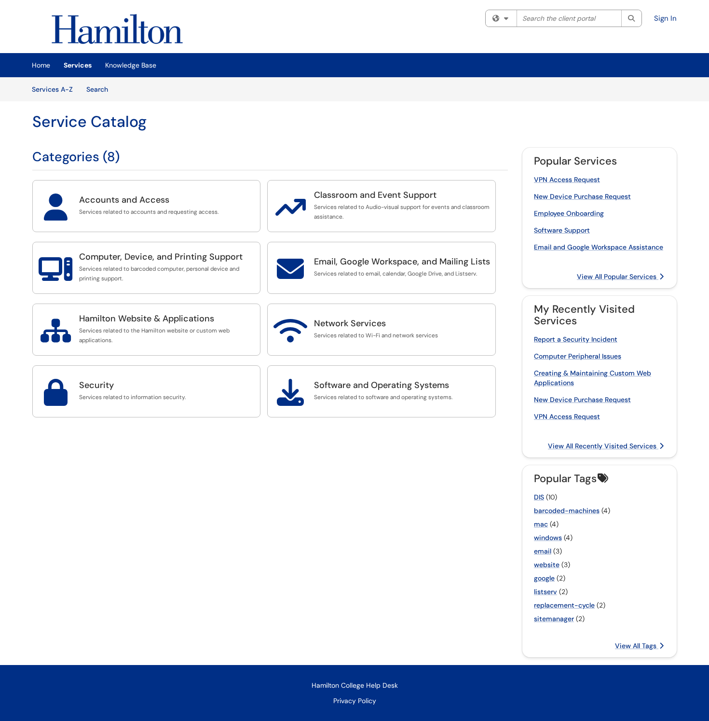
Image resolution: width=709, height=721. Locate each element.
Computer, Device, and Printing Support (161, 257)
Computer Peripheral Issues (577, 356)
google (544, 578)
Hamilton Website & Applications (146, 318)
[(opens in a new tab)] (117, 29)
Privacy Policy (354, 700)
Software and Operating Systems (381, 385)
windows (548, 537)
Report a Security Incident (575, 339)
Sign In (665, 18)
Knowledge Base (130, 65)
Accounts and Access (124, 200)
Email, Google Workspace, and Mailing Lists (402, 261)
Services (78, 65)
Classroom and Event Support (375, 195)
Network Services (350, 323)
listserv (545, 591)
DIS (539, 497)
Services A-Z (52, 89)
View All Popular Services (617, 276)
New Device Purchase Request (582, 196)
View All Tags (636, 645)
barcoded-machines (567, 510)
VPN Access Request (567, 179)
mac (541, 524)
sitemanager (554, 618)
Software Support (562, 230)
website (546, 564)
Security (96, 385)
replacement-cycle (564, 605)
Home (41, 65)
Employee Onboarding (569, 213)
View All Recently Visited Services (603, 446)
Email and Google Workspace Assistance (598, 247)
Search (100, 89)
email (542, 551)
